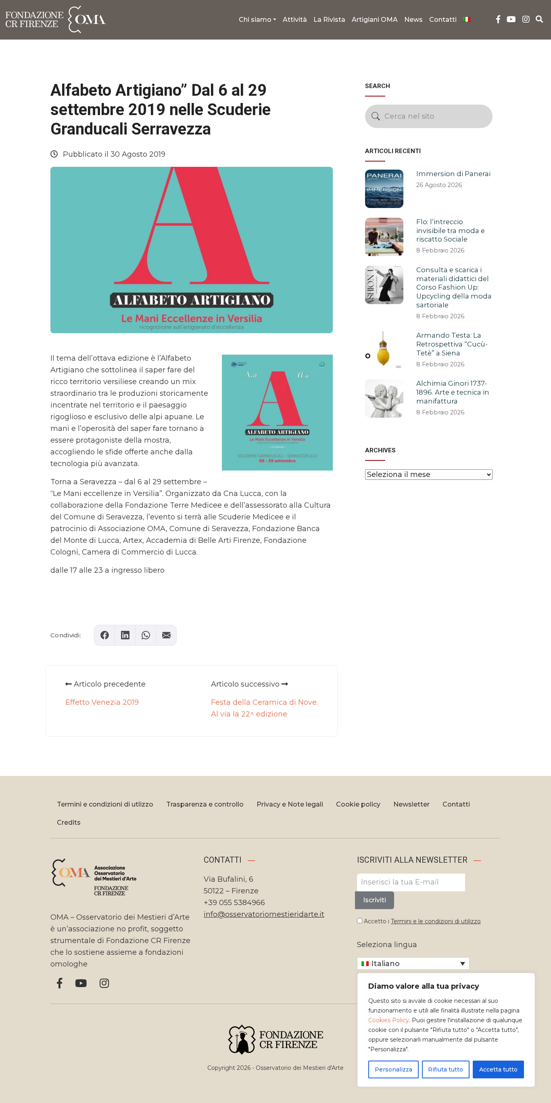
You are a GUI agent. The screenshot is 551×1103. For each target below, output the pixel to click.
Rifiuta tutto (445, 1069)
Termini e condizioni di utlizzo (105, 804)
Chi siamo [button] (255, 19)
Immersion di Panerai (453, 174)
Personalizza (393, 1069)
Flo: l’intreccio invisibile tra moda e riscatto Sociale (450, 231)
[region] (446, 1030)
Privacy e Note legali (290, 804)
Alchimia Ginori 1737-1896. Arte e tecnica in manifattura (452, 392)
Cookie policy (358, 804)
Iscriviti (374, 900)
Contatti (443, 19)
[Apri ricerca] (539, 19)
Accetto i (421, 921)
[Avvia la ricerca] (376, 116)
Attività (295, 19)
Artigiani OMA (375, 19)
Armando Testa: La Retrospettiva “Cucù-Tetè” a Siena (452, 344)
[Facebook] (498, 19)
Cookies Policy (388, 1020)
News (413, 19)
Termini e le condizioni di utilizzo (436, 921)
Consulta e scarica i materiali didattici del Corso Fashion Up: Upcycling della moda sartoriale (454, 287)
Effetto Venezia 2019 (102, 702)
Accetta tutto (498, 1069)
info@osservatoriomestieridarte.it (264, 914)
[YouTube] (511, 19)
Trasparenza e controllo (205, 804)
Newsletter (411, 804)
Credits (69, 822)
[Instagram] (526, 19)
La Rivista (329, 19)
